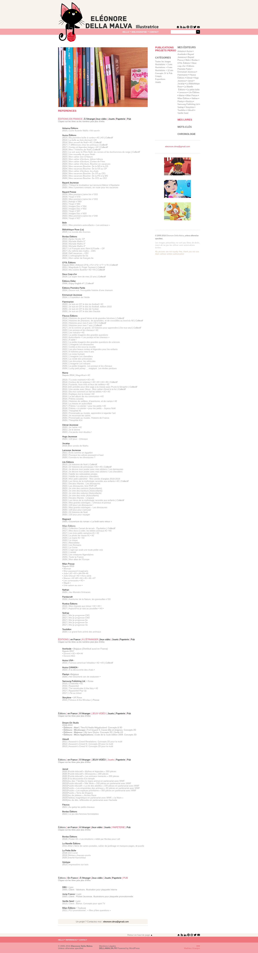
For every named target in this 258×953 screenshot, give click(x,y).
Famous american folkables (82, 663)
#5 (107, 382)
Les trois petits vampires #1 (82, 533)
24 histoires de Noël (78, 464)
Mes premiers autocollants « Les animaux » (89, 225)
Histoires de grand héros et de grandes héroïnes (92, 318)
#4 (102, 382)
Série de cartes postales (85, 846)
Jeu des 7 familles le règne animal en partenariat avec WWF (96, 781)
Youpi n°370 (74, 196)
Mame (65, 373)
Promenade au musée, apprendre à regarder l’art (92, 413)
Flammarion (68, 302)
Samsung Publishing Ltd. (74, 681)
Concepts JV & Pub (163, 73)
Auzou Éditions (69, 135)
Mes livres (185, 119)
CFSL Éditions (69, 262)
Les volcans (75, 332)
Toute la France (76, 557)
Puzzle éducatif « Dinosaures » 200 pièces (88, 774)
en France (75, 639)
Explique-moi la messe (79, 394)
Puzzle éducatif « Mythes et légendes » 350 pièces (92, 771)
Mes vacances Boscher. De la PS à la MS (88, 176)
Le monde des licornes (79, 232)
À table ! (73, 339)
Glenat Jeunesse (70, 425)
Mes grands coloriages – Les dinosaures (88, 507)
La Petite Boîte (69, 850)
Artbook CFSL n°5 (84, 265)
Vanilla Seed (68, 901)
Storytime (67, 697)
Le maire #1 (74, 538)
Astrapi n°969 (75, 201)
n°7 (101, 265)
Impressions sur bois (78, 864)
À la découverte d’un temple (81, 778)
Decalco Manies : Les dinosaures (84, 483)
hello (125, 31)
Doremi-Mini (69, 656)
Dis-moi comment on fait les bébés (85, 391)
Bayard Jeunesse (70, 182)
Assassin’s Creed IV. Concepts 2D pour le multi (91, 746)
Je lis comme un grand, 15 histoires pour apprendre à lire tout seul (100, 328)
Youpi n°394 (74, 204)
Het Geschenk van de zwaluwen (84, 676)
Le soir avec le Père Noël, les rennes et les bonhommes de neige (99, 152)
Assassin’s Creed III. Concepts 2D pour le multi (91, 744)
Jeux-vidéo (101, 119)
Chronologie (187, 134)
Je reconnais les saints (79, 415)
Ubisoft (65, 739)
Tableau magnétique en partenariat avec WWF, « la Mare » (95, 797)
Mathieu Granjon (192, 948)
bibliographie (139, 31)
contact (154, 31)
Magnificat (81, 375)
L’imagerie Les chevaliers (81, 356)
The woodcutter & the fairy (81, 688)
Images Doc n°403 (77, 213)
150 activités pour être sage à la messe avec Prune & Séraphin (98, 387)
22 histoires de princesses (81, 467)
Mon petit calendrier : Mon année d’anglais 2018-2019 (94, 479)
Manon (67, 578)
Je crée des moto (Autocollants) (84, 495)
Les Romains (75, 545)
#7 (94, 578)
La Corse (73, 547)
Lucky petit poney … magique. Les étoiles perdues (93, 368)
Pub (129, 119)
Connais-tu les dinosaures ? (82, 457)
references (71, 939)
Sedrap (181, 107)
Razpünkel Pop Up (77, 690)
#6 (87, 573)
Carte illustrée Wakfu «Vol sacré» (84, 130)
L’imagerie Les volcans (79, 363)
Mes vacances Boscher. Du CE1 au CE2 (88, 178)
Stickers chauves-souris (79, 855)
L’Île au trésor (75, 693)
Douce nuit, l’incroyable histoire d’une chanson (91, 290)
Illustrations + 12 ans (164, 70)
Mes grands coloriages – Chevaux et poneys (90, 502)
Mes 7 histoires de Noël (80, 149)
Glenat (189, 78)
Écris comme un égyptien (81, 452)
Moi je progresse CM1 (79, 615)
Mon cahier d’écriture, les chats (83, 171)
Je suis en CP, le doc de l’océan (84, 309)
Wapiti (66, 583)
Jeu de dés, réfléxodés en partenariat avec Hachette (92, 800)
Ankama (181, 51)
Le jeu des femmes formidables (84, 814)
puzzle (141, 846)
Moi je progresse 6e (78, 620)
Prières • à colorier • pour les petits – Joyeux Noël (92, 408)
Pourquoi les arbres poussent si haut (86, 455)
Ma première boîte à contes (82, 137)
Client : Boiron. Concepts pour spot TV (87, 903)
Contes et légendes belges (81, 147)
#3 (102, 137)
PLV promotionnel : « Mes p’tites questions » (90, 910)
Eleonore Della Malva (175, 236)
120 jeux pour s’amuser (80, 510)
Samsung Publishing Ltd (188, 104)
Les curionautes (71, 580)
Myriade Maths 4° (77, 244)
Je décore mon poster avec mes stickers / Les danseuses (96, 469)
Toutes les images (163, 61)
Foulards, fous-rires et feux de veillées (87, 384)
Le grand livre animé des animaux (84, 632)
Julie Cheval (69, 576)
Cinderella (73, 683)
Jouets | (112, 713)
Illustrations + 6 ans (163, 67)
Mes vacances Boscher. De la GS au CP (88, 168)
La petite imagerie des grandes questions (88, 335)
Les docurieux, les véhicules (82, 361)
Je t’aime (73, 427)
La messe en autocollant (80, 403)
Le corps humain (77, 354)
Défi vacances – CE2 (79, 253)
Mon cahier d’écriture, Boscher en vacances (89, 164)
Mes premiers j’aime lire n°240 (83, 216)
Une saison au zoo (72, 585)
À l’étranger (89, 119)
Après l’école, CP (77, 239)
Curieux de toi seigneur (80, 382)
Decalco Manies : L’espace (81, 498)
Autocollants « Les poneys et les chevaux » (89, 337)
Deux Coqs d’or (69, 274)
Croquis (158, 76)
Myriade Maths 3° (77, 246)
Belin (64, 222)
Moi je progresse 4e (78, 625)
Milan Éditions (68, 908)
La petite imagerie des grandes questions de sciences (94, 342)
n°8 (106, 265)
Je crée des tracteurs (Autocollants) (85, 490)
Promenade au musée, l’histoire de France (89, 418)
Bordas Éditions (69, 236)
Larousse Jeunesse (71, 450)
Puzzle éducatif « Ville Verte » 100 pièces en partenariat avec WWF (99, 783)
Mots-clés (185, 127)
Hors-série (86, 576)
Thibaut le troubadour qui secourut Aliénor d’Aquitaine (94, 185)
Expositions (160, 79)
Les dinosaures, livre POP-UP (83, 486)
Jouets (111, 119)
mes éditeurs (187, 47)
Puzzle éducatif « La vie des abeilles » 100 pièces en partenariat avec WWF (103, 786)
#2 (98, 137)
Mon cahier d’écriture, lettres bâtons (86, 159)
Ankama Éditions (70, 128)
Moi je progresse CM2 (79, 617)
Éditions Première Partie (73, 288)
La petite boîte (193, 89)
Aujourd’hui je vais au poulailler (83, 608)
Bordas (195, 60)
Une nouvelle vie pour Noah (82, 154)
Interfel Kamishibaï (77, 857)
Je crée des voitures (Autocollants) (85, 493)
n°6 (96, 265)
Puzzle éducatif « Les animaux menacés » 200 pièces (93, 776)
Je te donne (74, 429)
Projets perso (165, 50)
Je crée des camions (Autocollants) (85, 488)
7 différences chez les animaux (83, 145)
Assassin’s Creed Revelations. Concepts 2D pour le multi (95, 741)
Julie (66, 573)
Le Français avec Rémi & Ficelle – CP (87, 248)
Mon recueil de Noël (78, 142)
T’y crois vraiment (77, 379)
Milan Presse (68, 564)
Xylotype (66, 862)
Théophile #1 (75, 410)
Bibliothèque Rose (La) (73, 229)
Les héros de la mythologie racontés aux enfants (92, 481)
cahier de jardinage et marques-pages (116, 846)
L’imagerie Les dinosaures (81, 344)
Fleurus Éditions (69, 316)
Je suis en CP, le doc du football (84, 304)
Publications (164, 47)
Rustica (189, 101)
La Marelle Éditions (71, 843)
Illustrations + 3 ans (163, 64)
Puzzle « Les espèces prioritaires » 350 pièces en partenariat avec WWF (102, 790)
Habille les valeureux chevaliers (84, 476)
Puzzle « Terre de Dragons (80, 793)
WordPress (134, 948)
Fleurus (65, 804)
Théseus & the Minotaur (79, 700)
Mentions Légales (107, 946)
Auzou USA (67, 660)
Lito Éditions (68, 462)
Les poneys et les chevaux (82, 330)
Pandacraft (67, 597)
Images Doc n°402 (77, 208)
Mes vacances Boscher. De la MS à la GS (88, 166)
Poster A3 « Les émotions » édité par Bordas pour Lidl (94, 839)
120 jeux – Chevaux (78, 439)
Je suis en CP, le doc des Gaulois (84, 311)
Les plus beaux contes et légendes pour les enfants (93, 349)
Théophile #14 (75, 420)
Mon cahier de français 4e (81, 258)
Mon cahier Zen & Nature (81, 157)
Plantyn (65, 674)
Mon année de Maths (78, 446)
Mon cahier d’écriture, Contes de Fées (87, 161)
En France (73, 878)
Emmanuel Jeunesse (72, 295)
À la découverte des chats (81, 670)
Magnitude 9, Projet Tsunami (82, 267)
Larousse (183, 92)
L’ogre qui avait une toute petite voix (86, 550)
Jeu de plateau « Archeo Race (82, 795)
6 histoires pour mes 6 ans (81, 351)
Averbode (66, 649)
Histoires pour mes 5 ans (80, 323)
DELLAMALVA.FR (108, 948)
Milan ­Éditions (184, 98)
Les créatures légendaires (81, 554)
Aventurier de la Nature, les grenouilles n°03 (89, 599)
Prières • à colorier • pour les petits (85, 406)
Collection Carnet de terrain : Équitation (87, 528)
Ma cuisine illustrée (78, 269)
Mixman (67, 568)
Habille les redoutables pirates (83, 474)
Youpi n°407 (74, 211)
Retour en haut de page (140, 935)
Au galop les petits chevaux (82, 807)
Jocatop (66, 443)
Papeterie (120, 119)
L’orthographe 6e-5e (78, 255)
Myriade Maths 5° (77, 241)
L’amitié (72, 552)
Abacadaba (74, 542)
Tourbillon (182, 110)
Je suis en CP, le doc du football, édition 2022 (90, 306)
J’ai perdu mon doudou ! (80, 432)
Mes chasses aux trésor (80, 606)
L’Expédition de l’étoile (79, 297)
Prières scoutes (76, 399)
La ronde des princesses (80, 359)
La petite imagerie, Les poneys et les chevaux (90, 366)
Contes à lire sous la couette (82, 347)
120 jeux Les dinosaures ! (81, 505)
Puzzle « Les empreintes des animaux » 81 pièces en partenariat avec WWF (104, 788)
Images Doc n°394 (77, 206)
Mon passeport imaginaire (76, 571)
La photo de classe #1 (79, 535)
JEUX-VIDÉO (99, 760)
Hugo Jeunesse (69, 436)
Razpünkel (74, 686)
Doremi (67, 653)
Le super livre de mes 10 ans (83, 276)
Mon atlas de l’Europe (79, 559)
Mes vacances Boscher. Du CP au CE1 (87, 173)
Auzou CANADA (69, 667)
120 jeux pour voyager (79, 514)
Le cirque (73, 540)
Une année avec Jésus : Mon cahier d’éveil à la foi (92, 389)
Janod (65, 769)
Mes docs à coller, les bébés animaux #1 (88, 530)
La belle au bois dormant (80, 140)
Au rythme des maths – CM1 (82, 251)
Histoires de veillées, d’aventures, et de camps (90, 401)
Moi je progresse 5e (78, 622)
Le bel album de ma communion (84, 396)
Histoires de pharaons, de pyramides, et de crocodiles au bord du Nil (101, 320)
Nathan (65, 590)
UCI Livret (73, 853)
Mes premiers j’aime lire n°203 (83, 194)
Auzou (189, 51)
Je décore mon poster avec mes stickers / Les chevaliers (95, 471)
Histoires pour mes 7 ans (80, 325)
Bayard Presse (69, 192)
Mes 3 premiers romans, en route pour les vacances (93, 187)
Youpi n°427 (74, 218)
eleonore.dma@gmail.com (116, 921)
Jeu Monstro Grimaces (79, 592)
